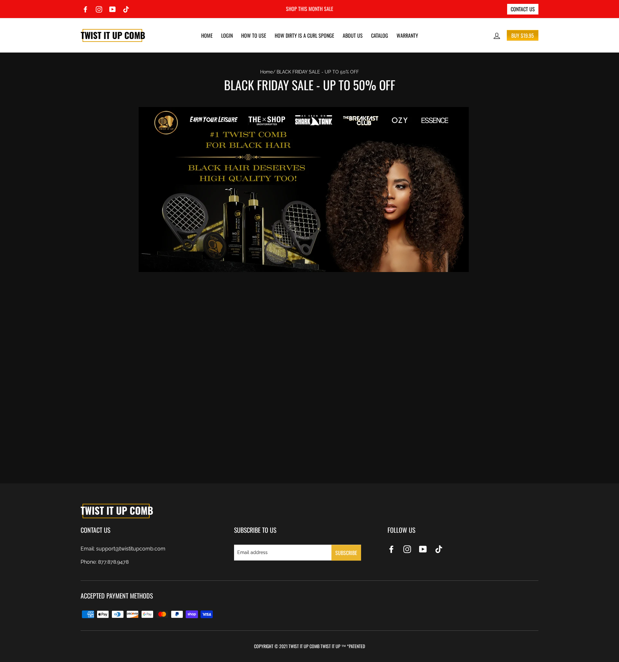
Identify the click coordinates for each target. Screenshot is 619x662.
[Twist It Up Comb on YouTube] (423, 549)
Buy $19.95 (522, 35)
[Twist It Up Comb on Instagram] (407, 549)
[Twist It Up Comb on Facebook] (391, 549)
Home (207, 35)
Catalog (379, 35)
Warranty (407, 35)
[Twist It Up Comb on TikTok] (439, 549)
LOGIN (227, 35)
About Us (353, 35)
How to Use (253, 35)
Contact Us (523, 9)
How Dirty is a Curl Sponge (304, 35)
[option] (309, 9)
